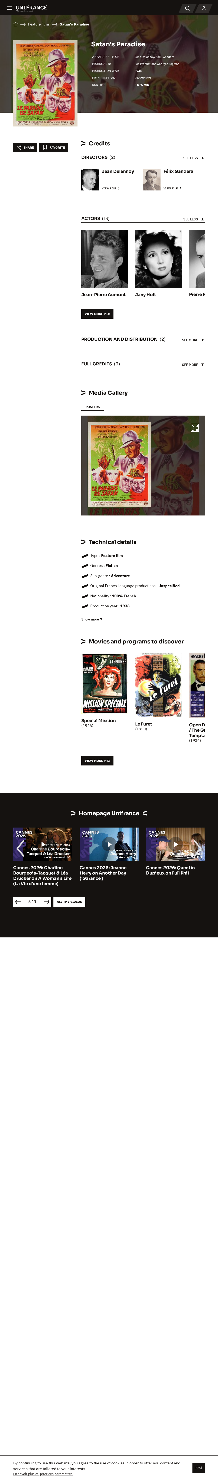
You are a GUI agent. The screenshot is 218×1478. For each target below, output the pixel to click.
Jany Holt (145, 294)
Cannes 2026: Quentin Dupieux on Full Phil (170, 870)
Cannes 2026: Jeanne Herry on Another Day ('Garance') (103, 873)
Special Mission (98, 720)
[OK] (198, 1468)
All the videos (69, 902)
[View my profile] (203, 8)
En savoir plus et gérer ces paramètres (43, 1474)
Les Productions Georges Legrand (157, 64)
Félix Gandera (165, 57)
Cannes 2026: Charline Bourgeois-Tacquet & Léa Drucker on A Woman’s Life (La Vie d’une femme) (42, 875)
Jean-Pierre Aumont (103, 294)
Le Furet (143, 724)
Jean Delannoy (144, 57)
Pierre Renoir (203, 294)
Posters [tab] (93, 407)
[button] (195, 428)
